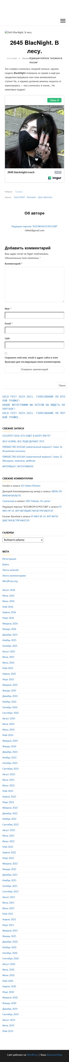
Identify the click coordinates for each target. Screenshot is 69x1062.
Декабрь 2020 (9, 942)
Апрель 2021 (9, 919)
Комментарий (13, 264)
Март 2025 (8, 679)
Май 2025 (7, 668)
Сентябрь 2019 (10, 1014)
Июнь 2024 (8, 730)
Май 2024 (7, 735)
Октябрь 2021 (9, 886)
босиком (31, 197)
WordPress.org (10, 581)
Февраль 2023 (10, 808)
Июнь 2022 (8, 841)
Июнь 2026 (8, 601)
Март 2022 (8, 858)
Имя (8, 309)
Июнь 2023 (8, 785)
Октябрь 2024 (9, 707)
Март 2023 (8, 802)
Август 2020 (8, 964)
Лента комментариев (14, 576)
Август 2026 (8, 590)
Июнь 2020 (8, 975)
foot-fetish (19, 197)
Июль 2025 (8, 657)
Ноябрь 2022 (9, 819)
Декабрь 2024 (9, 696)
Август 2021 (8, 897)
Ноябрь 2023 (9, 757)
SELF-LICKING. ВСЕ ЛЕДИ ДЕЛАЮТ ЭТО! (23, 441)
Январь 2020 (9, 1003)
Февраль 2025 (10, 685)
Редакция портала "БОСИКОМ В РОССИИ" (35, 226)
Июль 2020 (8, 970)
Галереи (18, 192)
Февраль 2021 (10, 930)
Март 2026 (8, 618)
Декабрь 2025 (9, 635)
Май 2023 (7, 791)
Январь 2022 (9, 869)
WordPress (32, 1055)
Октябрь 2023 (9, 763)
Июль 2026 (8, 596)
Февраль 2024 (10, 741)
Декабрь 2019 (9, 1009)
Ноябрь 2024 (9, 702)
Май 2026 (7, 607)
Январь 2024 (9, 746)
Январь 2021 (9, 936)
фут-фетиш (45, 197)
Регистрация (9, 559)
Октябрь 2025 (9, 646)
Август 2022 (8, 830)
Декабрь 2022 (9, 813)
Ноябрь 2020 (9, 947)
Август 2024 (8, 718)
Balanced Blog (54, 1055)
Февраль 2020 (10, 997)
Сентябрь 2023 (10, 769)
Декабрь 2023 (9, 752)
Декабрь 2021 (9, 875)
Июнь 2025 (8, 663)
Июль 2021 (8, 903)
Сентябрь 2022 (10, 824)
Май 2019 (7, 1031)
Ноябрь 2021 (9, 880)
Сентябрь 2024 (10, 713)
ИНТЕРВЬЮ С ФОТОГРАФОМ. (18, 466)
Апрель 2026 (9, 612)
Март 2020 (8, 992)
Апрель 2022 (9, 852)
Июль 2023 (8, 780)
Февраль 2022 (10, 864)
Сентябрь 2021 (10, 891)
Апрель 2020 (9, 986)
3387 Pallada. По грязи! (38, 501)
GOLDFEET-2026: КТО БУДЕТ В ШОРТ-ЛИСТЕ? (26, 436)
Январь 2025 (9, 690)
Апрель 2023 (9, 797)
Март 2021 (8, 925)
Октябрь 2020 (9, 953)
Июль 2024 (8, 724)
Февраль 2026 (10, 624)
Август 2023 (8, 774)
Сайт (7, 338)
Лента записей (10, 570)
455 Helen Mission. (31, 486)
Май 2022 (7, 847)
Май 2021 (7, 914)
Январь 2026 (9, 629)
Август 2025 (8, 651)
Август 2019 (8, 1020)
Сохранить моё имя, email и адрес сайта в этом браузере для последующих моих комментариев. (33, 360)
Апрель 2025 (9, 674)
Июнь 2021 (8, 908)
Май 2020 (7, 981)
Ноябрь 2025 (9, 640)
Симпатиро (8, 501)
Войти (5, 564)
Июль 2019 (8, 1025)
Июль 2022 (8, 836)
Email (9, 323)
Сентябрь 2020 (10, 958)
